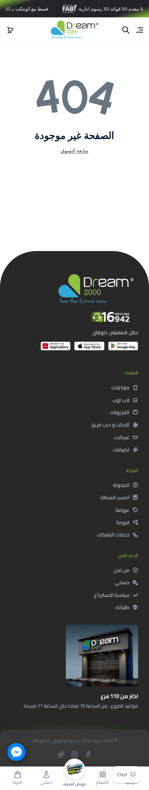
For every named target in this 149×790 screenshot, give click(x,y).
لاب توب (120, 400)
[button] (10, 30)
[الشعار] (74, 30)
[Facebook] (88, 754)
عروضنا (122, 510)
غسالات (121, 437)
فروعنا (122, 522)
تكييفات (121, 450)
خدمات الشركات (113, 535)
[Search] (126, 30)
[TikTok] (61, 754)
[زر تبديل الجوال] (139, 30)
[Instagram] (74, 754)
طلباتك (122, 607)
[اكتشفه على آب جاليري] (56, 348)
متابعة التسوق (74, 150)
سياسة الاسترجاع (111, 595)
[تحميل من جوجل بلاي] (123, 348)
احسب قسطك (114, 497)
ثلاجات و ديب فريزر (110, 425)
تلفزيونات (119, 412)
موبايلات (120, 387)
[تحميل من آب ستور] (89, 348)
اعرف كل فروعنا (112, 722)
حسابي (122, 582)
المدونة (121, 485)
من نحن (121, 570)
